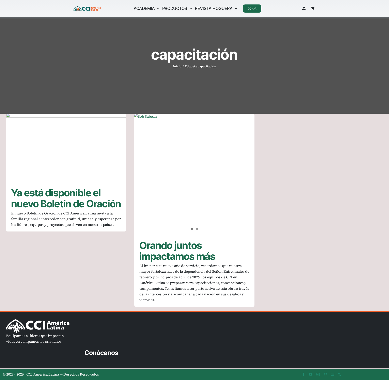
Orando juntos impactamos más (177, 250)
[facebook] (303, 374)
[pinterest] (325, 374)
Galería (72, 147)
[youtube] (310, 374)
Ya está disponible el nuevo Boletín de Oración (60, 147)
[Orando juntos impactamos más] (194, 174)
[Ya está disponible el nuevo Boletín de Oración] (66, 147)
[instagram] (318, 374)
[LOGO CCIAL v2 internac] (87, 6)
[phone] (340, 374)
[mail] (332, 374)
